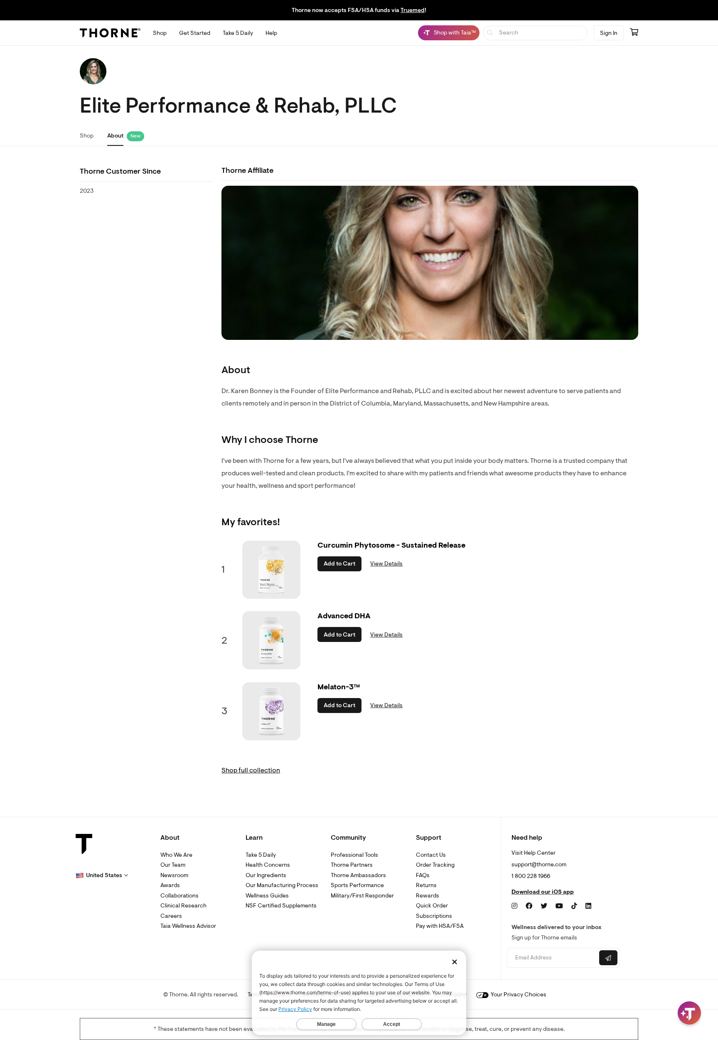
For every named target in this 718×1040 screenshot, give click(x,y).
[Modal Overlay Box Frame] (85, 950)
